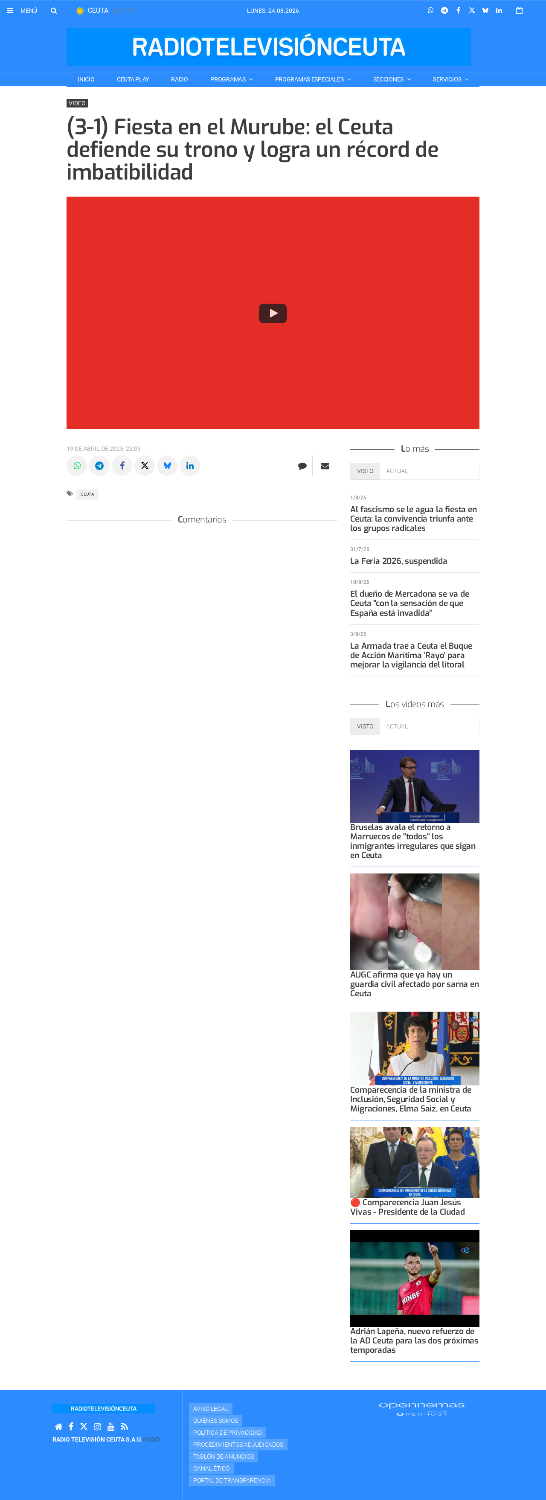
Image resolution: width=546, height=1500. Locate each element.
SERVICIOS (447, 79)
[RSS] (124, 1427)
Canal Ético (211, 1468)
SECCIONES (389, 79)
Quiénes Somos (215, 1420)
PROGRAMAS (228, 79)
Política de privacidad (227, 1432)
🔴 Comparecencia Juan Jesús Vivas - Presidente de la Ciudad (407, 1207)
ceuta (87, 494)
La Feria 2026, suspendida (398, 561)
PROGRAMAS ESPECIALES (310, 79)
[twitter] (83, 1427)
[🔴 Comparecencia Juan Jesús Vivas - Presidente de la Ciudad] (414, 1162)
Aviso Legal (210, 1408)
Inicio (86, 79)
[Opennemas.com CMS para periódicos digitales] (422, 1409)
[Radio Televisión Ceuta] (269, 47)
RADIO (179, 79)
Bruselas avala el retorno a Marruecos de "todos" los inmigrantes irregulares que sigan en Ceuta (413, 841)
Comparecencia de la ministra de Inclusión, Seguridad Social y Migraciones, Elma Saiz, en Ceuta (410, 1099)
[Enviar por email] (325, 466)
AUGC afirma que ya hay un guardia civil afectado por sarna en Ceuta (414, 984)
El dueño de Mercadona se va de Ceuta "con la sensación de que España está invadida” (409, 603)
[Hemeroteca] (519, 10)
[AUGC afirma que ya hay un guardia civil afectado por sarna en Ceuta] (414, 921)
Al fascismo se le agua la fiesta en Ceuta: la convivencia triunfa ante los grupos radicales (413, 519)
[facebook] (71, 1427)
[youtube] (111, 1427)
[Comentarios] (302, 466)
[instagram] (97, 1427)
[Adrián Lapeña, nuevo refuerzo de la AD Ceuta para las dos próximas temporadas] (414, 1278)
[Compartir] (431, 10)
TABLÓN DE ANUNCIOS (223, 1456)
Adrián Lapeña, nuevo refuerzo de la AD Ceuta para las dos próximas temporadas (414, 1340)
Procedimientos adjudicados (238, 1444)
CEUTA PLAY (133, 79)
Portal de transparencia (232, 1480)
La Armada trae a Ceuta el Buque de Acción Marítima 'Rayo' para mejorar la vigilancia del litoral (411, 655)
